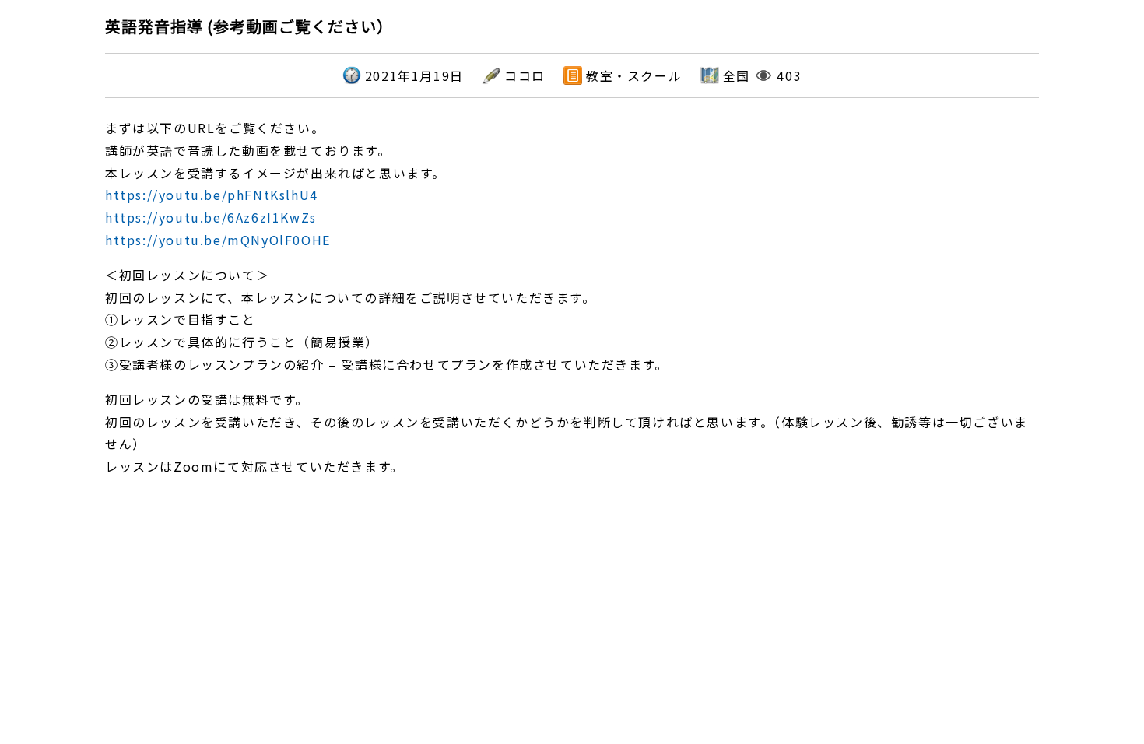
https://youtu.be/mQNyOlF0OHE (218, 239)
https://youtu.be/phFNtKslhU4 (211, 194)
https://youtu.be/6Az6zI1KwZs (211, 217)
